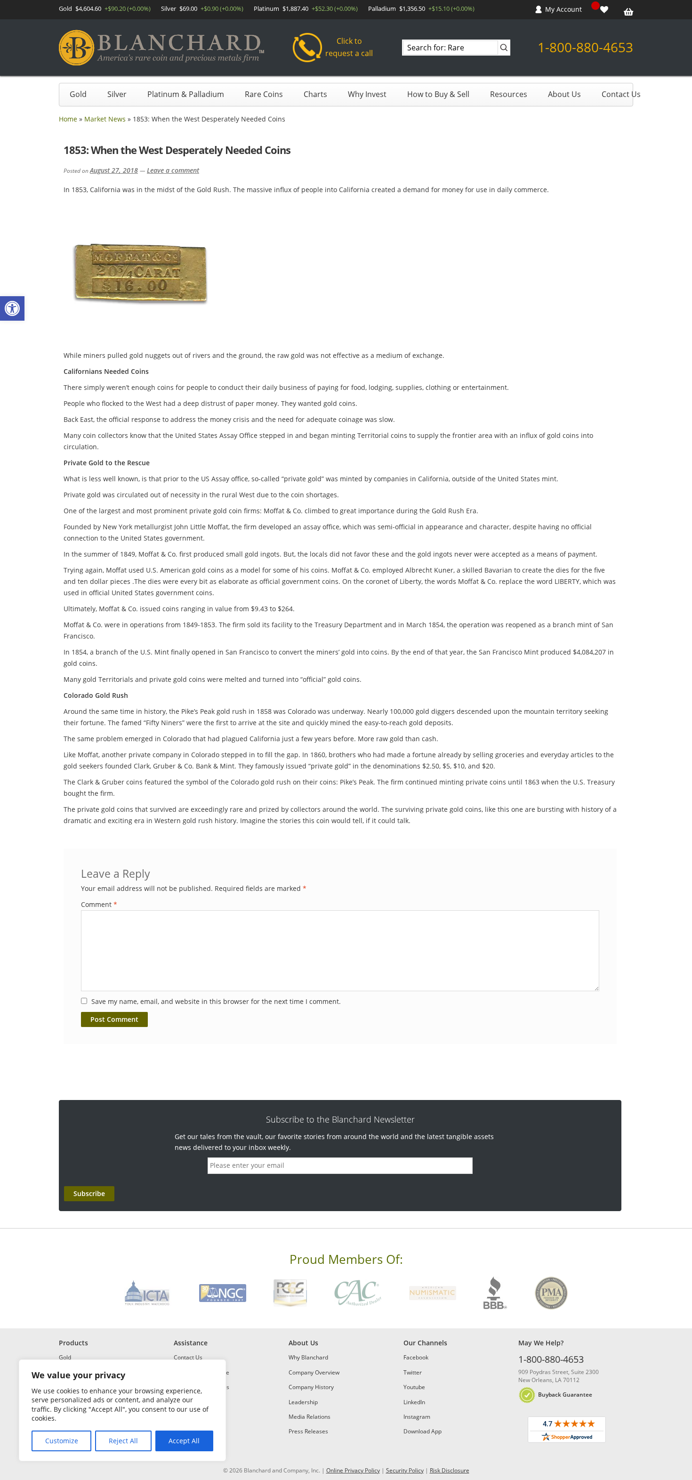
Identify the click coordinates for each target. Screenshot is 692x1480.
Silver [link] (117, 94)
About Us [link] (564, 94)
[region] (122, 1410)
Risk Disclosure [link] (449, 1470)
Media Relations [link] (309, 1417)
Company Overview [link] (314, 1372)
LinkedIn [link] (414, 1402)
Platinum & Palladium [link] (185, 94)
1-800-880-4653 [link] (585, 47)
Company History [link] (311, 1387)
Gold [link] (78, 94)
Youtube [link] (414, 1387)
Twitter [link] (412, 1372)
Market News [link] (105, 118)
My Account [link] (563, 9)
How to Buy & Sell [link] (438, 94)
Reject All (123, 1440)
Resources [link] (508, 94)
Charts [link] (315, 94)
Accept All (184, 1440)
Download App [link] (422, 1431)
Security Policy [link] (405, 1470)
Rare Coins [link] (264, 94)
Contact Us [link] (621, 94)
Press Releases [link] (308, 1431)
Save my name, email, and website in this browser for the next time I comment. (216, 1001)
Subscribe (89, 1193)
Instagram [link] (416, 1417)
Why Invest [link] (367, 94)
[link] (12, 308)
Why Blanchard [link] (308, 1357)
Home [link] (68, 118)
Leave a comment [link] (173, 170)
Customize (61, 1440)
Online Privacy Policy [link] (353, 1470)
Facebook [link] (415, 1357)
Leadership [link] (303, 1402)
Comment (99, 904)
